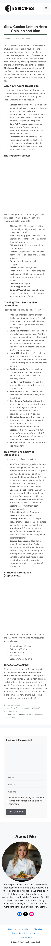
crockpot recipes (13, 705)
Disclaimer (38, 929)
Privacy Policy (25, 937)
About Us (12, 929)
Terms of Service (19, 933)
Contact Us (34, 933)
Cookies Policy (24, 929)
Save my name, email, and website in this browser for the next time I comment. (26, 800)
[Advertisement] (25, 185)
